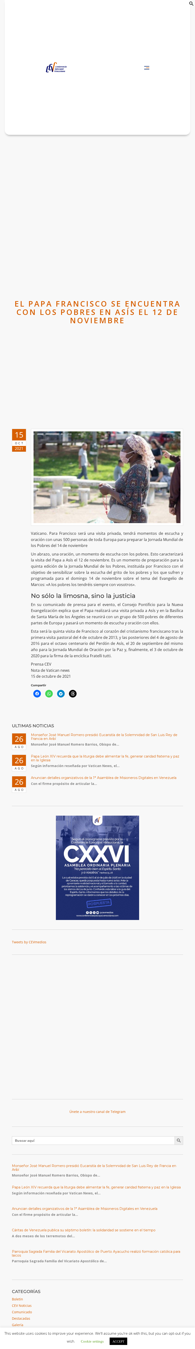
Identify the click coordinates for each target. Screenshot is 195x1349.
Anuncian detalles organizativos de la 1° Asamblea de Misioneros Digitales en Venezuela (103, 778)
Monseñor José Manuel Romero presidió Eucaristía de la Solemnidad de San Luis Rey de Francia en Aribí (104, 737)
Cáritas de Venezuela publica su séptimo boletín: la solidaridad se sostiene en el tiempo (84, 1230)
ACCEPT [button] (118, 1341)
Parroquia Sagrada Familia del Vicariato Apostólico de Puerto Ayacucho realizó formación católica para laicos (96, 1253)
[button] (191, 4)
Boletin (17, 1299)
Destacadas (21, 1318)
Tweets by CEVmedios (29, 942)
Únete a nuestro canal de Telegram (97, 1111)
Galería (17, 1325)
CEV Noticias (22, 1305)
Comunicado (22, 1312)
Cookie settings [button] (92, 1341)
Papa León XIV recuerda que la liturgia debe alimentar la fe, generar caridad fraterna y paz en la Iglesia (105, 758)
